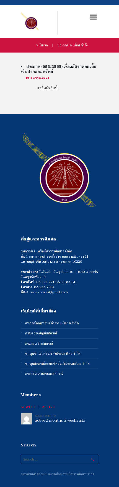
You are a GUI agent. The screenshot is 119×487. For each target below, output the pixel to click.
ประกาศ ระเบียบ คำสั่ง (72, 45)
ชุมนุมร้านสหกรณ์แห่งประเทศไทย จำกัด (53, 353)
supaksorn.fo (45, 415)
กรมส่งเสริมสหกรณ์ (39, 343)
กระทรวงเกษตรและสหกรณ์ (44, 373)
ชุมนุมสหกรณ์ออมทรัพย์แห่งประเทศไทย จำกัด (57, 363)
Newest (28, 407)
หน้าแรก (42, 45)
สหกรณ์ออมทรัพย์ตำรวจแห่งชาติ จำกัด (52, 323)
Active (48, 407)
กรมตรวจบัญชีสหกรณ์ (41, 333)
